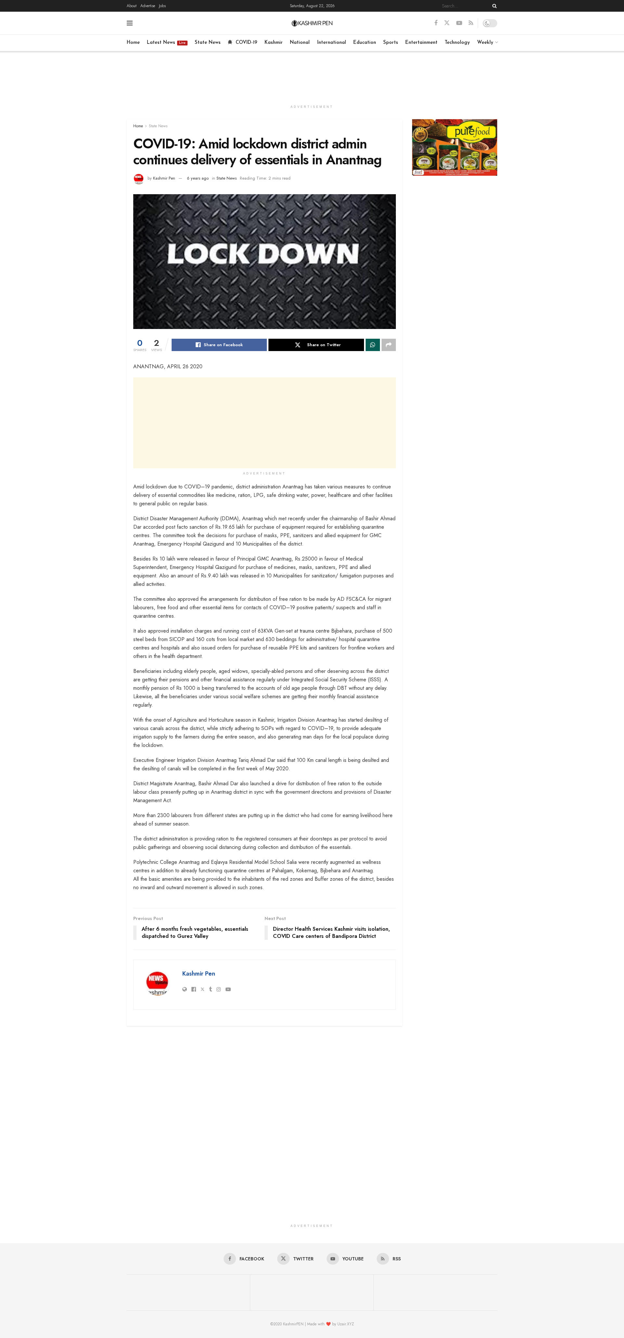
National (300, 42)
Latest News (166, 42)
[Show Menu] (130, 23)
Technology (457, 42)
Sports (390, 42)
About (131, 6)
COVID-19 (246, 42)
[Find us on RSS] (471, 23)
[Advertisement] (312, 75)
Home (133, 42)
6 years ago (198, 178)
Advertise (147, 6)
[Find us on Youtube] (459, 23)
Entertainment (421, 42)
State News (208, 42)
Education (364, 42)
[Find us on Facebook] (435, 23)
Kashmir (274, 42)
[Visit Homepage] (312, 23)
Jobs (162, 6)
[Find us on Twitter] (447, 23)
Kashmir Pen (164, 178)
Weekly (485, 42)
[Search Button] (493, 6)
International (331, 42)
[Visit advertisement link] (455, 147)
